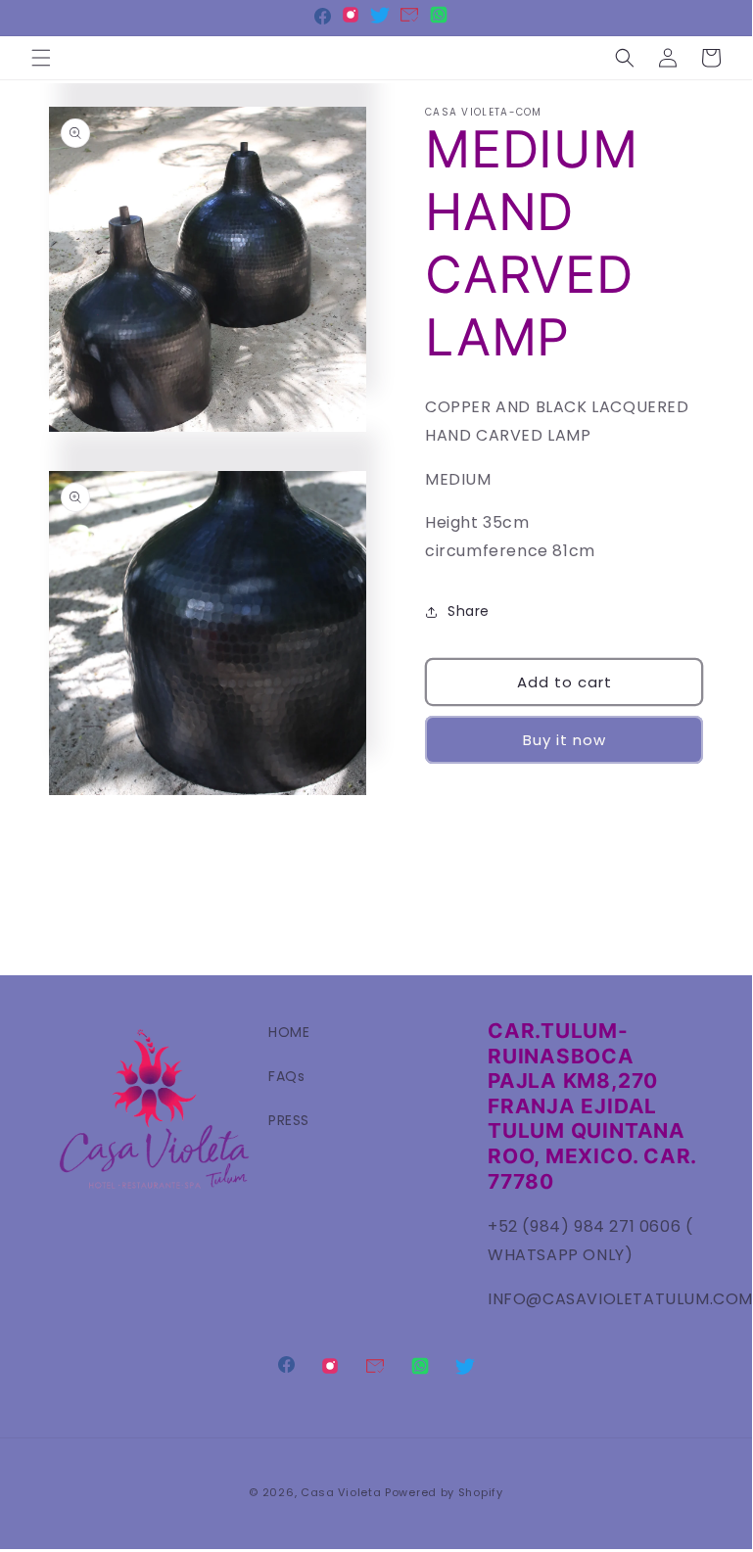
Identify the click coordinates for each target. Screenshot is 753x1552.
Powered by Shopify (444, 1492)
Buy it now (564, 739)
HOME (288, 1032)
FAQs (286, 1076)
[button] (41, 57)
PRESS (288, 1120)
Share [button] (468, 611)
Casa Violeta (341, 1492)
